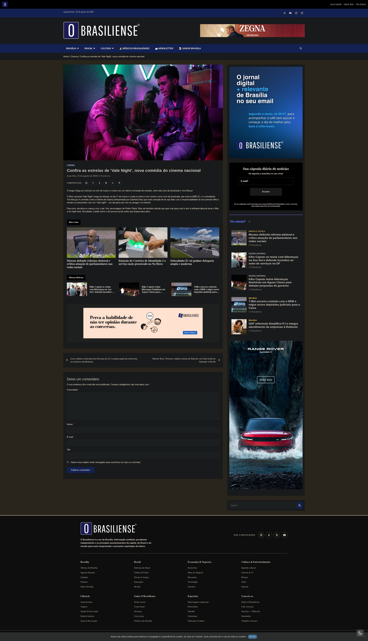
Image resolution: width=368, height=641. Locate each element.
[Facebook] (269, 535)
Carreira (191, 586)
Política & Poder (141, 572)
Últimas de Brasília (88, 568)
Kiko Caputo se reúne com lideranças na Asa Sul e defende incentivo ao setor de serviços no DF (273, 260)
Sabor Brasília (86, 586)
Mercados (192, 577)
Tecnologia (193, 582)
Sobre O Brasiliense (250, 602)
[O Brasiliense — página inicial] (109, 528)
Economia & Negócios (199, 561)
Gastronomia (86, 602)
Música (244, 577)
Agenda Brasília (87, 572)
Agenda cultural (248, 568)
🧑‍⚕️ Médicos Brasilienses (134, 48)
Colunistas (192, 616)
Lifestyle (85, 596)
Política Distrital (257, 254)
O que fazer (139, 606)
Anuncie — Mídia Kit (250, 611)
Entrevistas (193, 606)
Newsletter (246, 616)
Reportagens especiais (198, 602)
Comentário (73, 390)
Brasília (71, 48)
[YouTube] (284, 535)
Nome (70, 424)
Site (68, 449)
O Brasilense (104, 176)
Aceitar (252, 636)
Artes (243, 582)
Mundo (137, 586)
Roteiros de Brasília (143, 621)
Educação (138, 582)
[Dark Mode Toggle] (360, 633)
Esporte (244, 586)
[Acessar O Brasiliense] (143, 323)
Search (300, 505)
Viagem (83, 606)
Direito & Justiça (141, 577)
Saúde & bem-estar (89, 611)
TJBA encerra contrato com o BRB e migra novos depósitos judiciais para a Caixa (274, 304)
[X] (277, 535)
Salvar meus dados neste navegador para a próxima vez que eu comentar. (106, 462)
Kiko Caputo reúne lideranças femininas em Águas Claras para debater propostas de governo (270, 282)
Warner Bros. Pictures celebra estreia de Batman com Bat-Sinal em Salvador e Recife (184, 360)
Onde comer (139, 602)
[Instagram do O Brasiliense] (86, 183)
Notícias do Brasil (142, 568)
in (112, 183)
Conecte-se (247, 596)
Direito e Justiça (257, 231)
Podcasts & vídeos (196, 621)
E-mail (70, 437)
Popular (84, 582)
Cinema (71, 165)
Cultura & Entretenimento (255, 561)
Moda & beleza (87, 616)
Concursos (139, 616)
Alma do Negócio (195, 572)
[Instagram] (261, 535)
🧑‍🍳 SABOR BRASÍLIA (190, 48)
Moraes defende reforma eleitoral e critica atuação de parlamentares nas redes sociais (273, 238)
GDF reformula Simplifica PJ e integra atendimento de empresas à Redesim (273, 325)
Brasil (89, 48)
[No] (364, 636)
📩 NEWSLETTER (164, 48)
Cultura (106, 48)
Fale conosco (247, 606)
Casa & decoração (88, 621)
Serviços (138, 611)
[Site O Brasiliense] (119, 183)
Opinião (191, 611)
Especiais (193, 596)
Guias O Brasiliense (145, 596)
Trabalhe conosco (249, 621)
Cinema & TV (247, 572)
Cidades (84, 577)
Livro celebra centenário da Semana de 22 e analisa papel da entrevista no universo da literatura (103, 360)
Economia (192, 568)
